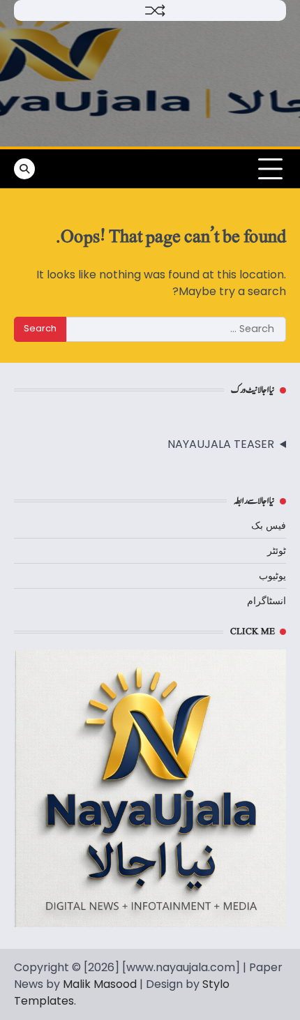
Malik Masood (100, 984)
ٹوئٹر (276, 550)
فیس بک (268, 525)
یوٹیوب (272, 576)
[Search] (24, 168)
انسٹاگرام (266, 601)
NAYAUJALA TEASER (220, 444)
